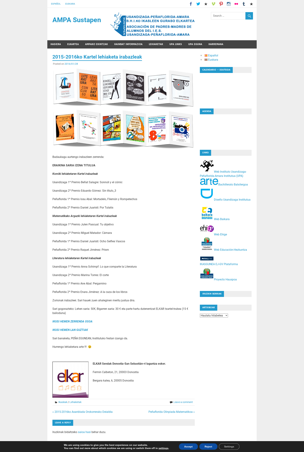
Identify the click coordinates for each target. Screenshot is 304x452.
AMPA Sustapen (76, 20)
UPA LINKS (175, 44)
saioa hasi (84, 432)
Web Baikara (222, 219)
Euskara (70, 3)
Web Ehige (220, 234)
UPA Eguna (195, 44)
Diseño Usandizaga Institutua (232, 199)
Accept (188, 446)
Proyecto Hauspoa (225, 279)
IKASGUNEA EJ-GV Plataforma (219, 264)
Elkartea (73, 44)
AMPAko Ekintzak (96, 44)
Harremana (215, 44)
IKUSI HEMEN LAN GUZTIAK (70, 330)
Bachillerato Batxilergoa (233, 184)
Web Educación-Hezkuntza (230, 249)
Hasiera (55, 44)
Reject (208, 446)
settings (163, 448)
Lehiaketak (156, 44)
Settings (229, 446)
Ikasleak (62, 402)
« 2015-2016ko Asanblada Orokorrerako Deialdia (82, 411)
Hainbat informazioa (128, 44)
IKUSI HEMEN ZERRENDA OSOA (72, 321)
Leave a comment (183, 402)
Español (56, 3)
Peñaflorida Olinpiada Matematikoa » (171, 411)
